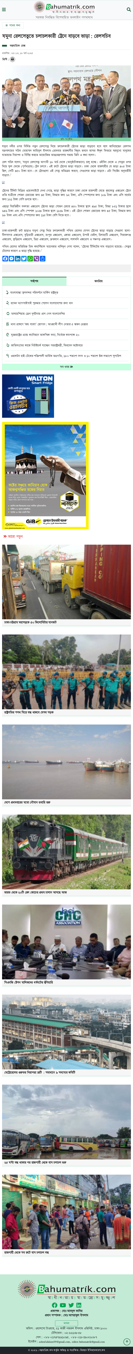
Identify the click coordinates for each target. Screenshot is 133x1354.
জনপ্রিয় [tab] (99, 281)
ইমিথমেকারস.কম (96, 1350)
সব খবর (65, 367)
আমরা (66, 1323)
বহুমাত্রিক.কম (46, 1350)
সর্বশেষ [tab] (34, 281)
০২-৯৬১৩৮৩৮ (73, 1333)
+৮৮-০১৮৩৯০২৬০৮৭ (83, 1337)
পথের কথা (14, 25)
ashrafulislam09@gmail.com (54, 1341)
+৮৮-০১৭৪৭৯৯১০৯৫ (56, 1337)
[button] (4, 9)
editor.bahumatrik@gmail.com (88, 1341)
